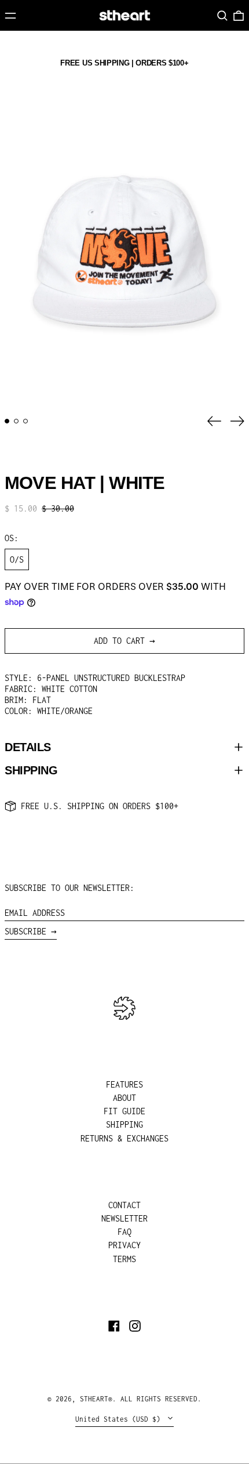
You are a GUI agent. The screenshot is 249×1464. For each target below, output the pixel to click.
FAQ (124, 1232)
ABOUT (124, 1098)
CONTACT (124, 1205)
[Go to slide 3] (25, 421)
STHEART (94, 1399)
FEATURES (124, 1084)
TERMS (124, 1259)
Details (28, 747)
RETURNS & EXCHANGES (124, 1138)
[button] (222, 15)
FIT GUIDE (124, 1111)
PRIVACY (124, 1245)
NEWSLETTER (124, 1218)
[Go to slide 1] (7, 421)
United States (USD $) (119, 1419)
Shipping (31, 770)
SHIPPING (124, 1124)
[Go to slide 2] (16, 421)
